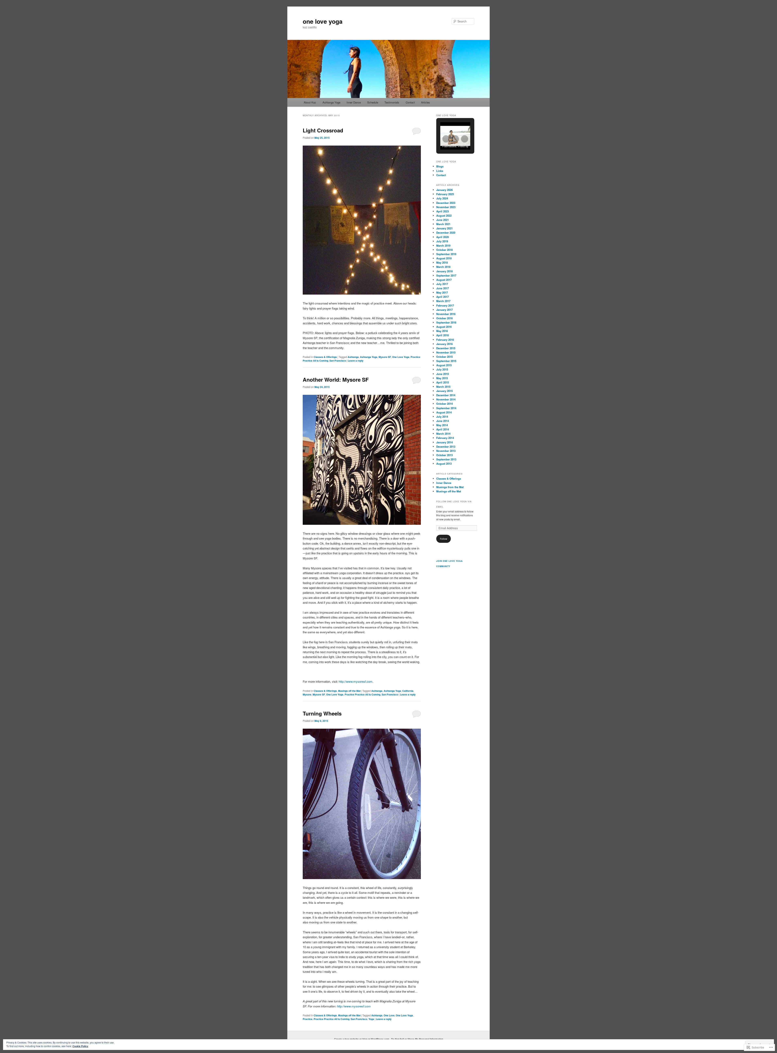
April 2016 (442, 335)
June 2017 (442, 288)
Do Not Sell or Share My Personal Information (417, 1039)
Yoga (371, 1019)
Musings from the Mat (450, 487)
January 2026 (444, 190)
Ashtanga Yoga (331, 102)
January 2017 (444, 310)
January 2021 (444, 228)
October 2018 (444, 250)
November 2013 (445, 451)
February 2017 (445, 305)
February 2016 (445, 340)
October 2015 (444, 357)
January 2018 (444, 271)
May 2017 (442, 292)
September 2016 (446, 322)
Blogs (440, 166)
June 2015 (442, 374)
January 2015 (444, 391)
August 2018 (444, 258)
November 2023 (445, 207)
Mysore (307, 694)
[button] (446, 139)
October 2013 (444, 455)
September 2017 (446, 275)
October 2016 (444, 318)
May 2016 (442, 331)
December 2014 (445, 395)
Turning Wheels (322, 713)
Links (439, 171)
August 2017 (444, 280)
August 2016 (444, 327)
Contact (410, 102)
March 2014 (443, 433)
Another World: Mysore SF (336, 379)
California (407, 691)
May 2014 (442, 425)
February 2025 (445, 194)
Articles (425, 102)
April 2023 (442, 211)
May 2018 (442, 262)
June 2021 (442, 220)
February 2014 (445, 438)
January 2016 (444, 344)
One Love (389, 1015)
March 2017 (443, 301)
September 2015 (446, 361)
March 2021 (443, 224)
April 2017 (442, 297)
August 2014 (444, 412)
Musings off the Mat (349, 691)
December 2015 (445, 348)
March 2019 (443, 245)
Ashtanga (353, 357)
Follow (443, 538)
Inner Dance (354, 102)
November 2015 (445, 352)
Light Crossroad (323, 130)
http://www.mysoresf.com (356, 681)
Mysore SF (385, 357)
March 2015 (443, 387)
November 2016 (445, 314)
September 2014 (446, 408)
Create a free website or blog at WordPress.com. (362, 1039)
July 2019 (442, 241)
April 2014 (442, 429)
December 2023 (445, 203)
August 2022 (444, 215)
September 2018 (446, 254)
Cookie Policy (80, 1046)
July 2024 (442, 198)
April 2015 (442, 382)
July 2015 (442, 369)
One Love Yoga (400, 357)
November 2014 (445, 399)
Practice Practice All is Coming (362, 694)
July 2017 (442, 284)
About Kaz (310, 102)
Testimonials (391, 102)
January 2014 (444, 442)
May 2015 (442, 378)
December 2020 (445, 232)
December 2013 (445, 446)
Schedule (372, 102)
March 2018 (443, 267)
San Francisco (337, 360)
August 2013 (444, 463)
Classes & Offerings (325, 357)
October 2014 (444, 404)
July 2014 (442, 416)
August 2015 (444, 365)
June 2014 (442, 421)
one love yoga (323, 21)
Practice (307, 1019)
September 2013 (446, 459)
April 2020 (442, 237)
